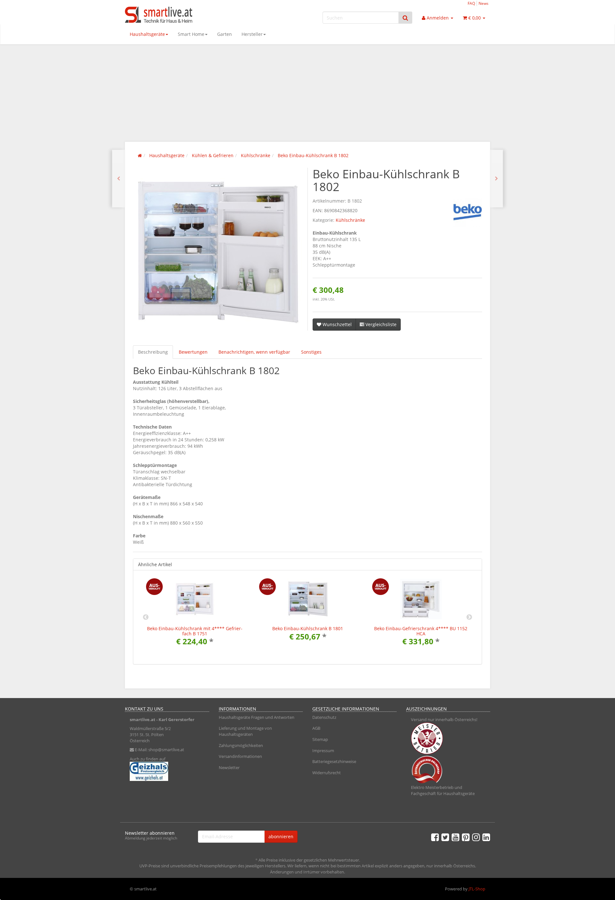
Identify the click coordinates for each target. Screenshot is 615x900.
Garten (224, 34)
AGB (316, 728)
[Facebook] (435, 837)
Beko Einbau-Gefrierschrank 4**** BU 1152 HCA (420, 630)
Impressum (323, 750)
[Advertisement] (307, 92)
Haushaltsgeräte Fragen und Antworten (256, 717)
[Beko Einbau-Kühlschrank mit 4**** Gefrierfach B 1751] (118, 178)
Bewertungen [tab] (193, 352)
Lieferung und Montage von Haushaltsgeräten (245, 731)
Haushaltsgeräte (147, 34)
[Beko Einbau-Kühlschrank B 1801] (496, 178)
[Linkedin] (486, 837)
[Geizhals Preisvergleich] (167, 771)
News (483, 3)
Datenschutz (324, 717)
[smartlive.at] (182, 15)
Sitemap (320, 739)
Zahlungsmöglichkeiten (241, 745)
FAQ (471, 3)
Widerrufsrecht (326, 772)
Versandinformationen (240, 756)
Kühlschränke (350, 220)
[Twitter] (445, 837)
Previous (145, 617)
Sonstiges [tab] (311, 352)
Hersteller (252, 34)
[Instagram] (476, 837)
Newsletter (229, 767)
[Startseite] (140, 155)
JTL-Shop (477, 889)
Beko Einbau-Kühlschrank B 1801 (307, 628)
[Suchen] (405, 18)
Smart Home (191, 34)
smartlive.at (142, 719)
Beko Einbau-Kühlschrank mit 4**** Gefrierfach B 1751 (194, 630)
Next (469, 617)
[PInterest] (466, 837)
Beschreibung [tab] (153, 352)
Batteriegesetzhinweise (334, 761)
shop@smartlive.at (166, 749)
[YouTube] (455, 837)
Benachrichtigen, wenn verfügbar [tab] (254, 352)
